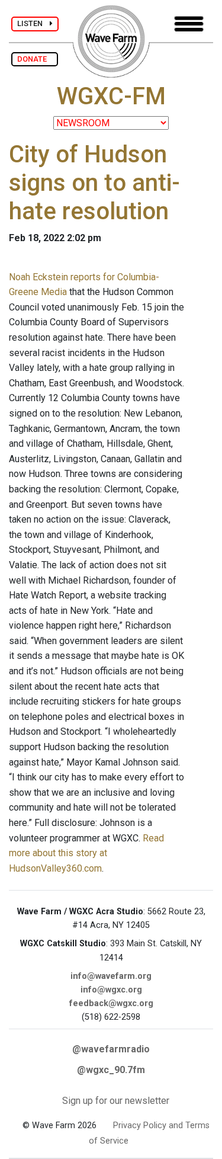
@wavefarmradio (111, 1049)
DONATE (34, 59)
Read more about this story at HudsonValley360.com (86, 853)
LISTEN (33, 23)
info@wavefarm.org (111, 976)
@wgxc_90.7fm (111, 1069)
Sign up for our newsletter (115, 1100)
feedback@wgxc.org (111, 1003)
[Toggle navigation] (189, 24)
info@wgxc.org (111, 990)
